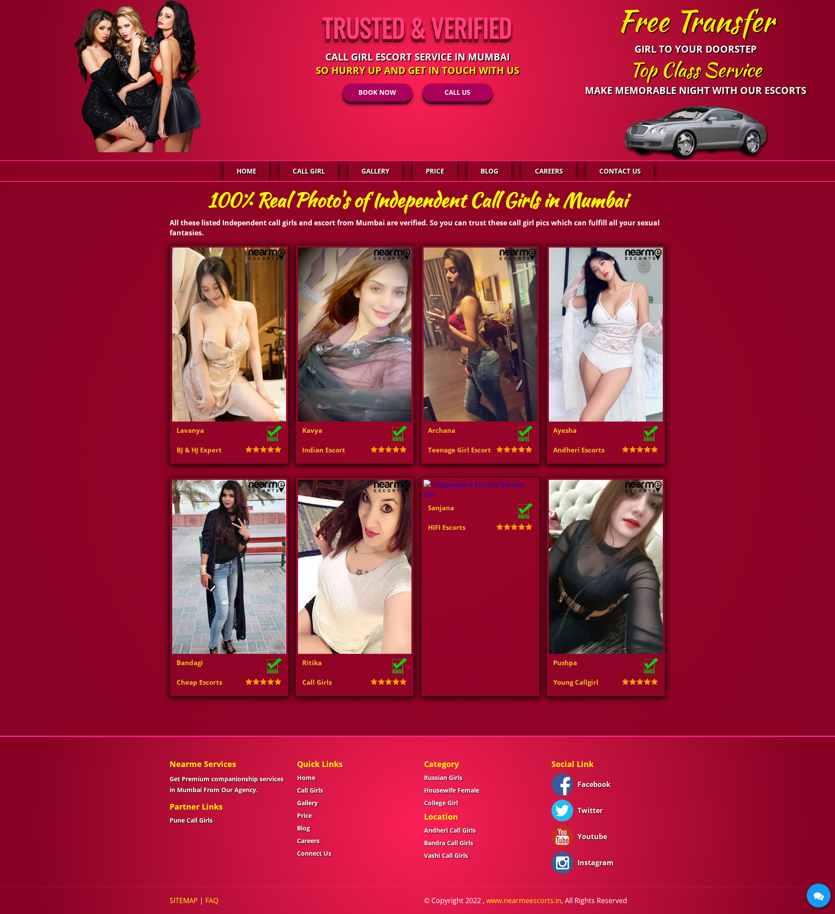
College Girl (441, 803)
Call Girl (309, 171)
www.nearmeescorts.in (523, 900)
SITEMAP (184, 900)
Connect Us (314, 853)
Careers (549, 171)
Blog (489, 171)
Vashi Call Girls (446, 855)
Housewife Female (451, 790)
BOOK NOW (377, 92)
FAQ (211, 900)
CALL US (457, 92)
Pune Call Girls (191, 820)
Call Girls (310, 790)
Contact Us (620, 171)
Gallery (375, 171)
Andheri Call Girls (450, 830)
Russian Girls (443, 777)
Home (246, 171)
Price (435, 171)
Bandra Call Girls (448, 843)
